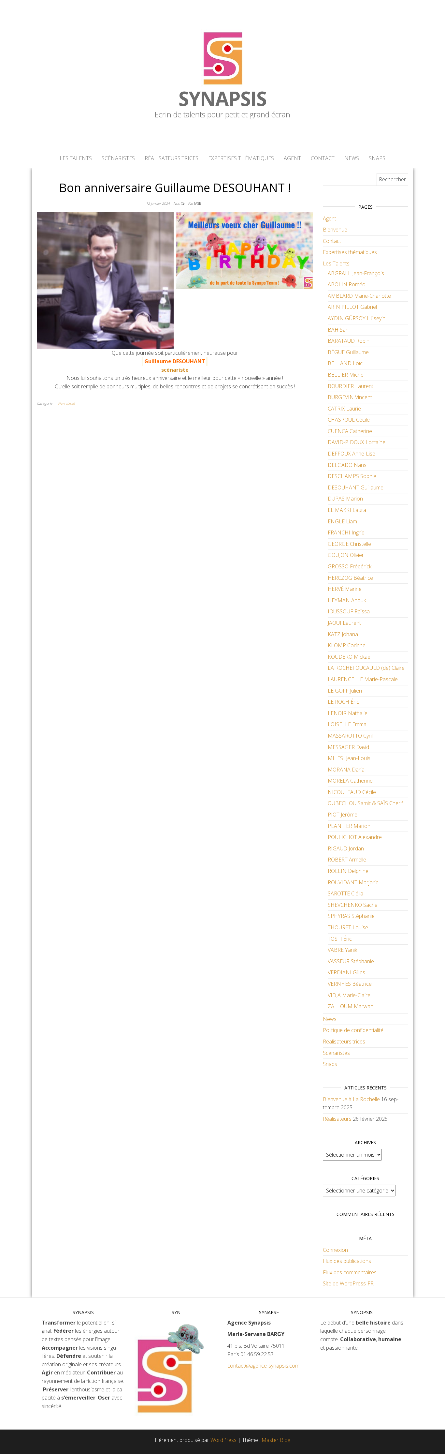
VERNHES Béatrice (350, 983)
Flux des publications (347, 1261)
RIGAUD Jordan (346, 848)
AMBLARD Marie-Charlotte (359, 295)
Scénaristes (118, 158)
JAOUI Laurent (344, 622)
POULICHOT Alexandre (355, 837)
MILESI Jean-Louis (349, 758)
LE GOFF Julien (345, 690)
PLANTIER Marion (349, 826)
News (351, 158)
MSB (197, 203)
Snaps (377, 158)
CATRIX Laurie (344, 408)
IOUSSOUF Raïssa (349, 611)
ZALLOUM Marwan (350, 1006)
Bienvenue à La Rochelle (351, 1099)
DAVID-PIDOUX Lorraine (356, 442)
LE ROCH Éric (343, 701)
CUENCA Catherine (350, 431)
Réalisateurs (337, 1118)
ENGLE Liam (342, 521)
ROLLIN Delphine (348, 871)
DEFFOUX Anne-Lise (351, 453)
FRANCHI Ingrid (346, 532)
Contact (323, 158)
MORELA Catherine (350, 780)
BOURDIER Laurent (350, 386)
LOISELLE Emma (347, 724)
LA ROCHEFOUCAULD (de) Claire (366, 667)
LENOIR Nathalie (347, 713)
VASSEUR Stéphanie (351, 961)
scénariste (175, 369)
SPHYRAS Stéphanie (351, 916)
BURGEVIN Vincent (350, 397)
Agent (292, 158)
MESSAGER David (348, 747)
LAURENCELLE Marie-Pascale (363, 679)
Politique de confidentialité (353, 1030)
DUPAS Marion (345, 498)
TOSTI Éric (340, 938)
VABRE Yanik (342, 949)
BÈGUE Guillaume (348, 352)
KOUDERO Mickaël (349, 656)
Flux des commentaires (350, 1272)
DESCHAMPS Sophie (352, 476)
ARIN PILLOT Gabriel (352, 306)
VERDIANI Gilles (346, 972)
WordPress (223, 1440)
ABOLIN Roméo (347, 284)
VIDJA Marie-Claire (349, 995)
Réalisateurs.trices (171, 158)
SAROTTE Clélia (345, 893)
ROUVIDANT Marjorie (353, 882)
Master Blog (276, 1440)
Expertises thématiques (241, 158)
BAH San (338, 329)
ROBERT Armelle (347, 859)
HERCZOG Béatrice (350, 577)
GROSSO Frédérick (349, 566)
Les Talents (76, 158)
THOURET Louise (348, 927)
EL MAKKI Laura (347, 510)
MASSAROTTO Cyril (350, 735)
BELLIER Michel (346, 374)
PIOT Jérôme (342, 814)
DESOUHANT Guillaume (355, 487)
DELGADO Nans (347, 465)
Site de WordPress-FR (348, 1283)
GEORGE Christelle (349, 543)
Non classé (66, 403)
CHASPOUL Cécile (349, 419)
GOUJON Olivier (346, 555)
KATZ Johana (343, 634)
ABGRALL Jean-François (356, 273)
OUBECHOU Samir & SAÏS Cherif (365, 803)
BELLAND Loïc (345, 363)
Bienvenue (335, 229)
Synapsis (222, 98)
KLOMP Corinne (347, 645)
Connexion (335, 1249)
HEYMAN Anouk (347, 600)
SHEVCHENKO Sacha (353, 904)
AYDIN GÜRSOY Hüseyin (356, 318)
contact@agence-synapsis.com (263, 1365)
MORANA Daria (346, 769)
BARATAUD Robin (348, 340)
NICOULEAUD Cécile (352, 792)
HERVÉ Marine (345, 588)
